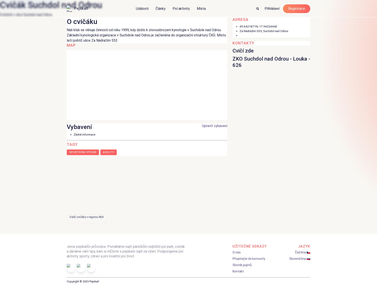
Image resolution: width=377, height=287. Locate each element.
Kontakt (238, 271)
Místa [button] (201, 9)
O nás (237, 252)
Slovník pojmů (242, 265)
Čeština (300, 252)
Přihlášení (272, 9)
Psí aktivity (181, 9)
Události (142, 9)
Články (161, 9)
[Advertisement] (188, 185)
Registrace (296, 9)
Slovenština (297, 258)
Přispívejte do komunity (249, 258)
